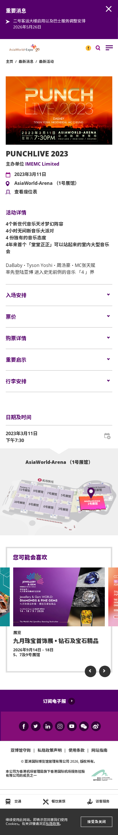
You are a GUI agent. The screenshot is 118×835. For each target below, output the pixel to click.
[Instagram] (60, 726)
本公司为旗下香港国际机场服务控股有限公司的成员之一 (45, 773)
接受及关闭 (96, 821)
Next (105, 671)
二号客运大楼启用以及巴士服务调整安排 (49, 21)
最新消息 (26, 61)
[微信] (84, 726)
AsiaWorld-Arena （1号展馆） (46, 183)
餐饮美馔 (58, 801)
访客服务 (102, 801)
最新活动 (46, 61)
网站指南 (99, 750)
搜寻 (102, 49)
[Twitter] (36, 726)
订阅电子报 (54, 701)
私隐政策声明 (50, 750)
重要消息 (86, 45)
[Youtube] (72, 726)
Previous (90, 671)
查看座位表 (25, 192)
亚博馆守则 (21, 750)
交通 (17, 801)
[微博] (96, 726)
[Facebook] (24, 726)
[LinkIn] (48, 726)
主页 (9, 61)
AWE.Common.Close (108, 9)
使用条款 (76, 750)
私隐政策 (53, 823)
